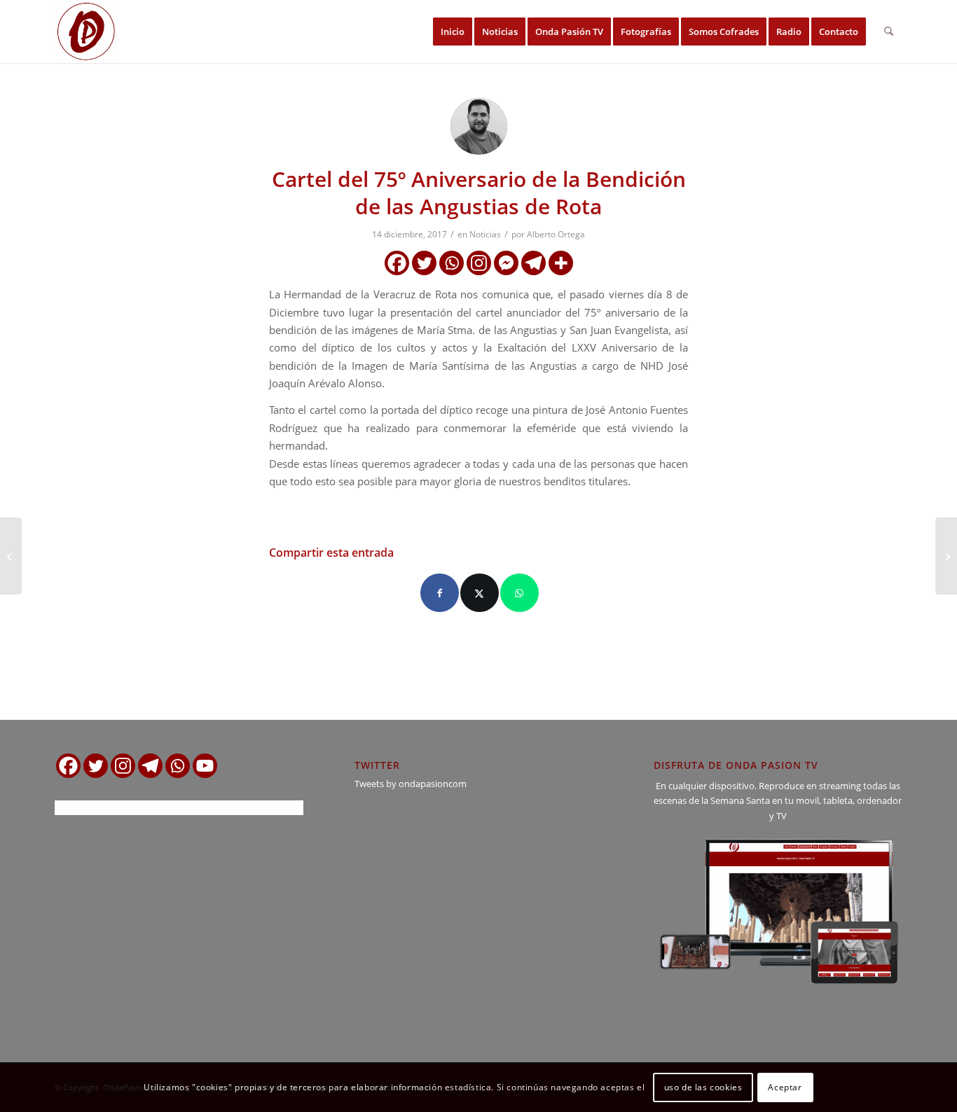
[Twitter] (424, 263)
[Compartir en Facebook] (439, 593)
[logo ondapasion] (86, 31)
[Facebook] (397, 263)
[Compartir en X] (479, 593)
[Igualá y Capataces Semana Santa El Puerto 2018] (946, 556)
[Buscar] (888, 31)
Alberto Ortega (556, 234)
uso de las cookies (703, 1087)
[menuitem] (452, 31)
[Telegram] (533, 263)
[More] (561, 263)
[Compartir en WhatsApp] (519, 593)
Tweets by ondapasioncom (410, 783)
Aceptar (784, 1087)
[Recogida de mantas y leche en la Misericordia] (11, 556)
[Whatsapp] (451, 263)
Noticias (485, 234)
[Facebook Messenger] (506, 263)
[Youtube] (205, 765)
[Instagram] (479, 263)
